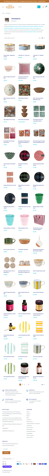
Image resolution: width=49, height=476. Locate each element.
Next (42, 384)
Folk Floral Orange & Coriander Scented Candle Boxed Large (39, 141)
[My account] (43, 6)
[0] (45, 7)
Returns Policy (30, 437)
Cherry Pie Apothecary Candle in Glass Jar (9, 314)
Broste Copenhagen (23, 26)
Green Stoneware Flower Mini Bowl (39, 77)
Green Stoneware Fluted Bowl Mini (9, 164)
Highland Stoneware (14, 26)
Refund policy (29, 429)
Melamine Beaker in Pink (23, 228)
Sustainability (29, 433)
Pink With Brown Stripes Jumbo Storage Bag (38, 229)
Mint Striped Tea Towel (22, 356)
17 (28, 384)
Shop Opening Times (31, 431)
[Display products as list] (44, 38)
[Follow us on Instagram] (5, 464)
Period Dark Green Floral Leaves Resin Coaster (38, 120)
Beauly (28, 415)
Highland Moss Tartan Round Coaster (23, 186)
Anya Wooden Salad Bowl (23, 249)
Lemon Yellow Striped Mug (38, 292)
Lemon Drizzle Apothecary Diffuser (9, 336)
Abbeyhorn (36, 26)
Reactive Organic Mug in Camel (39, 270)
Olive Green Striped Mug (37, 356)
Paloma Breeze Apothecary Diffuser (38, 377)
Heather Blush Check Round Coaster (38, 164)
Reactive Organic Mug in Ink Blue (23, 293)
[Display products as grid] (42, 38)
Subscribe (6, 452)
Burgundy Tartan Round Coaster (23, 164)
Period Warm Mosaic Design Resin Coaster (9, 141)
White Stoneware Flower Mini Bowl (9, 99)
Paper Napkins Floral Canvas (9, 119)
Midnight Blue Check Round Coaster (9, 207)
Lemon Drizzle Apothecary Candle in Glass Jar (38, 314)
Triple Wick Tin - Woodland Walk (38, 56)
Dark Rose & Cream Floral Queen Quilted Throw (23, 77)
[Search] (38, 6)
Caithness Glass (25, 28)
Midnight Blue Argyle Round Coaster (38, 186)
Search (28, 411)
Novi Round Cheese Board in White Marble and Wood (38, 250)
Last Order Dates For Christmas (33, 423)
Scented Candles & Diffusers (31, 31)
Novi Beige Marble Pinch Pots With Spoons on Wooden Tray (24, 271)
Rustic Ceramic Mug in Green (9, 249)
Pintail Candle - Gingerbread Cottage (9, 56)
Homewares (8, 13)
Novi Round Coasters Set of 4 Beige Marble (9, 271)
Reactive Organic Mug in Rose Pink (9, 77)
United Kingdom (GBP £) (7, 458)
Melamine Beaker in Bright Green (38, 207)
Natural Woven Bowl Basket (23, 119)
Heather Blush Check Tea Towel (10, 185)
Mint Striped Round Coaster (9, 356)
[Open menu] (3, 6)
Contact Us (29, 419)
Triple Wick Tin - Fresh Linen (24, 55)
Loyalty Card (29, 425)
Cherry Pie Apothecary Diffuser (24, 313)
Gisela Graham (30, 26)
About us (28, 413)
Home (3, 13)
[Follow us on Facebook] (3, 464)
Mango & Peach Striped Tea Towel (38, 336)
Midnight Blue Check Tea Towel (24, 206)
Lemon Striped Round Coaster (24, 335)
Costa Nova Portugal (17, 28)
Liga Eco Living (33, 28)
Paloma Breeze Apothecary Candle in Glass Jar (23, 377)
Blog (28, 417)
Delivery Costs (30, 421)
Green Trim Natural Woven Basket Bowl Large (38, 99)
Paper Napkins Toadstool (23, 98)
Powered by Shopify (6, 472)
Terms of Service (30, 435)
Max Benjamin (10, 28)
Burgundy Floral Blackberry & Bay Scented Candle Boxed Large (24, 142)
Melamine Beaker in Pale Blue (9, 228)
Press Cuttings (30, 427)
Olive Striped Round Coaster (9, 376)
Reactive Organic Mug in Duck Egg (9, 293)
